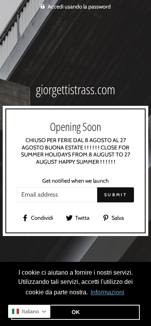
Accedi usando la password (79, 6)
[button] (29, 311)
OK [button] (76, 312)
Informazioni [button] (107, 292)
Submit (115, 194)
